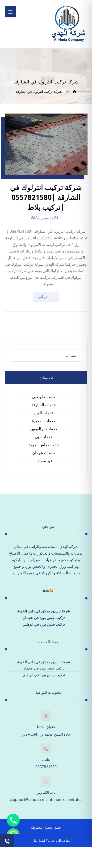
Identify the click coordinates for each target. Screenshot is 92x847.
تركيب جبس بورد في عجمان (44, 617)
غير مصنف (43, 460)
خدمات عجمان (43, 452)
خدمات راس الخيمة (44, 444)
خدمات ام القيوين (43, 428)
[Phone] (13, 820)
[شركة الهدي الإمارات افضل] (68, 24)
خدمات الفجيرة (43, 420)
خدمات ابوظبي (43, 396)
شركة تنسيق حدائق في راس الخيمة (43, 611)
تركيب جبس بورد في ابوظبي (43, 624)
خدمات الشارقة (43, 404)
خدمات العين (44, 412)
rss (46, 590)
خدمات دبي (44, 436)
